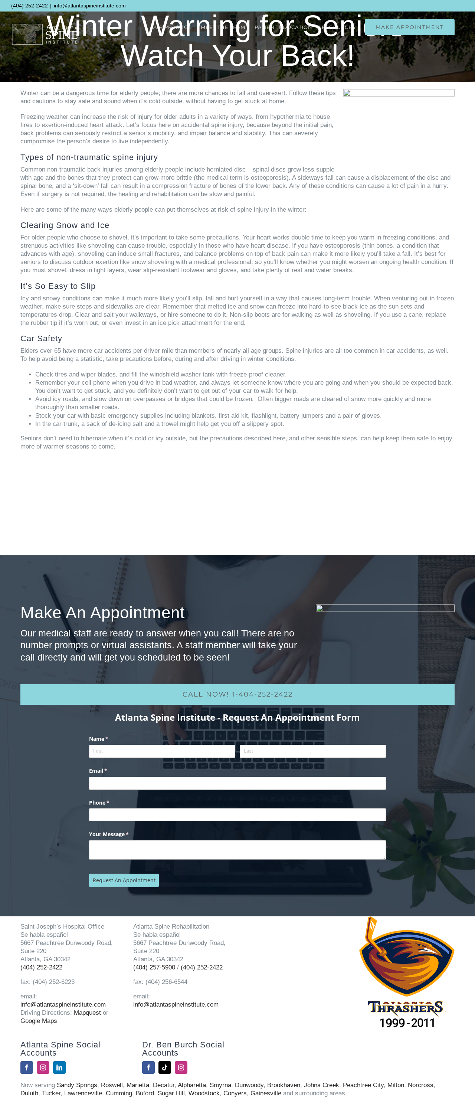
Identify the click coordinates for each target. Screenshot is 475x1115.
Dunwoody (249, 1085)
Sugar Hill (171, 1093)
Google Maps (38, 1020)
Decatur (163, 1085)
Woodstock (204, 1093)
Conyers (235, 1093)
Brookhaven (283, 1085)
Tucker (51, 1093)
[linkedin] (59, 1067)
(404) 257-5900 (154, 967)
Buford (145, 1093)
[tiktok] (164, 1067)
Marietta (138, 1085)
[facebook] (26, 1067)
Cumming (119, 1093)
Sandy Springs (77, 1085)
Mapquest (87, 1012)
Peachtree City (363, 1085)
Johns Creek (321, 1085)
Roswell (112, 1085)
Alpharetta (192, 1085)
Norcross (420, 1085)
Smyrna (220, 1085)
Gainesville (265, 1093)
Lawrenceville (83, 1093)
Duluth (29, 1093)
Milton (395, 1085)
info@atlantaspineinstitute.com (90, 6)
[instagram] (43, 1067)
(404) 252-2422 (29, 6)
